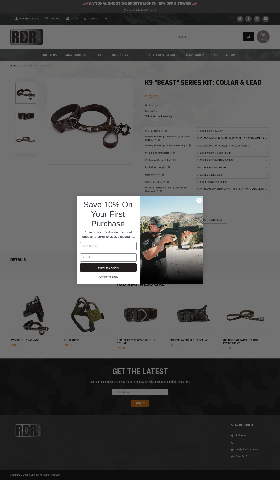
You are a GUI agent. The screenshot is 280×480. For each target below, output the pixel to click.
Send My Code (108, 267)
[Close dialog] (199, 200)
